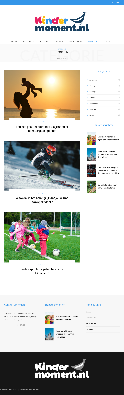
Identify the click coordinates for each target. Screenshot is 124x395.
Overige (92, 92)
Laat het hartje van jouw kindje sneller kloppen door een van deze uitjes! (108, 170)
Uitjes (106, 41)
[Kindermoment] (62, 21)
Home (14, 41)
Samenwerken (91, 318)
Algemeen (28, 41)
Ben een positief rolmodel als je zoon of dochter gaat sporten (42, 129)
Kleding (44, 41)
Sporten (92, 41)
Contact (21, 325)
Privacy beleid (91, 324)
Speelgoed (75, 41)
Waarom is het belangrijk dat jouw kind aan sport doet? (42, 200)
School (59, 41)
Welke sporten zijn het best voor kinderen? (42, 271)
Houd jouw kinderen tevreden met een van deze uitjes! (107, 154)
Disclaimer (89, 329)
